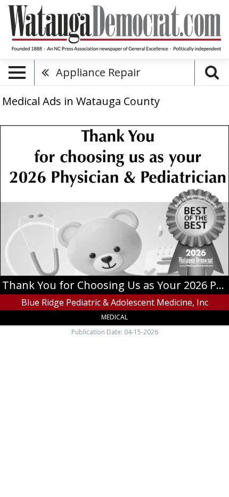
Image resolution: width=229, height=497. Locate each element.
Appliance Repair (98, 72)
